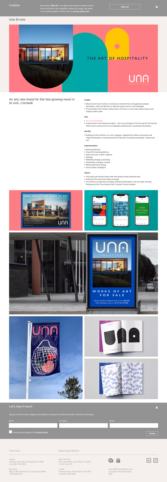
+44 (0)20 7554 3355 (17, 464)
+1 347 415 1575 (65, 464)
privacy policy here (81, 11)
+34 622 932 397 (16, 474)
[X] (157, 7)
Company (63, 421)
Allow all (125, 7)
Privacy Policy (14, 451)
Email (112, 421)
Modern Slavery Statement (69, 451)
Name (11, 421)
